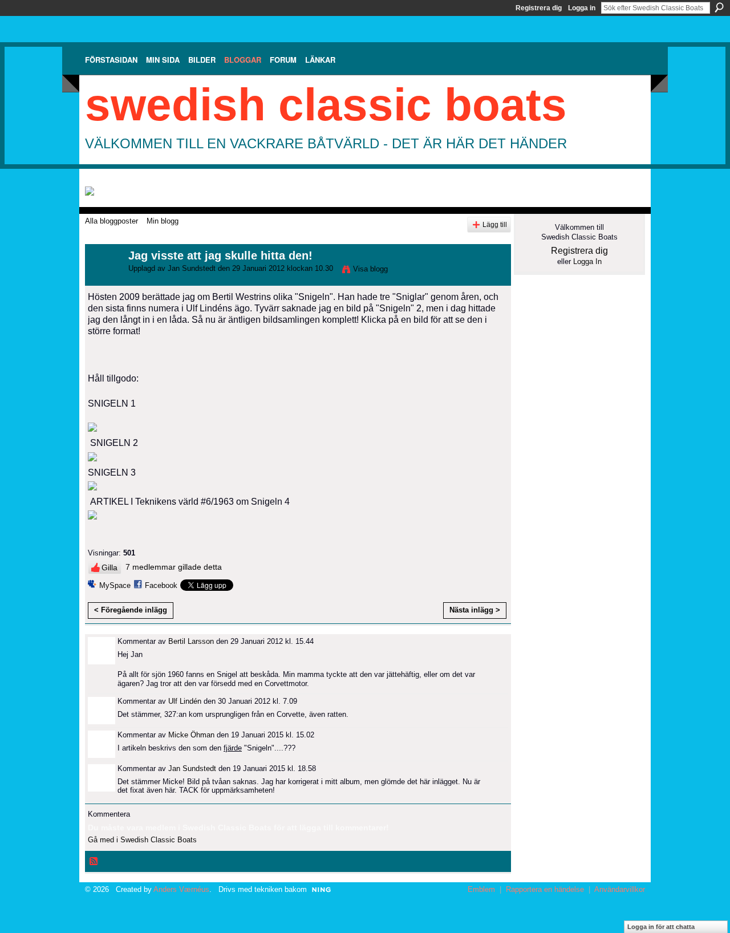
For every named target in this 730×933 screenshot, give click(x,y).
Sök (719, 7)
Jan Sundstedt (192, 268)
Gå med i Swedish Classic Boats (142, 839)
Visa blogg (370, 269)
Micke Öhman (191, 735)
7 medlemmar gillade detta (173, 566)
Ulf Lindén (184, 701)
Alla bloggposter (111, 221)
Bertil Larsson (191, 641)
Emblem (481, 889)
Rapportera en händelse (545, 889)
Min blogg (163, 221)
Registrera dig (539, 8)
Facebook (161, 585)
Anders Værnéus (181, 889)
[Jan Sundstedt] (103, 280)
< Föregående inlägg (130, 610)
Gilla (109, 567)
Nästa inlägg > (474, 610)
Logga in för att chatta (661, 926)
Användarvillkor (619, 889)
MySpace (115, 585)
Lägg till (494, 224)
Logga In (587, 261)
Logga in (581, 8)
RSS (94, 862)
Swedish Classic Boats (326, 104)
